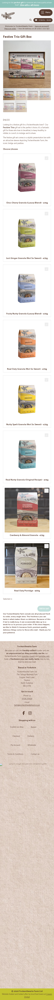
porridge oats (44, 656)
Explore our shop (16, 727)
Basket (33, 727)
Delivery (30, 736)
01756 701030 (27, 698)
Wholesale (32, 745)
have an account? (42, 26)
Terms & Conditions (15, 754)
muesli (32, 656)
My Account (15, 745)
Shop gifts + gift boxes (29, 5)
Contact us (35, 754)
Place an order (10, 28)
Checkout (16, 736)
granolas (25, 656)
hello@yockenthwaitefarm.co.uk (27, 705)
